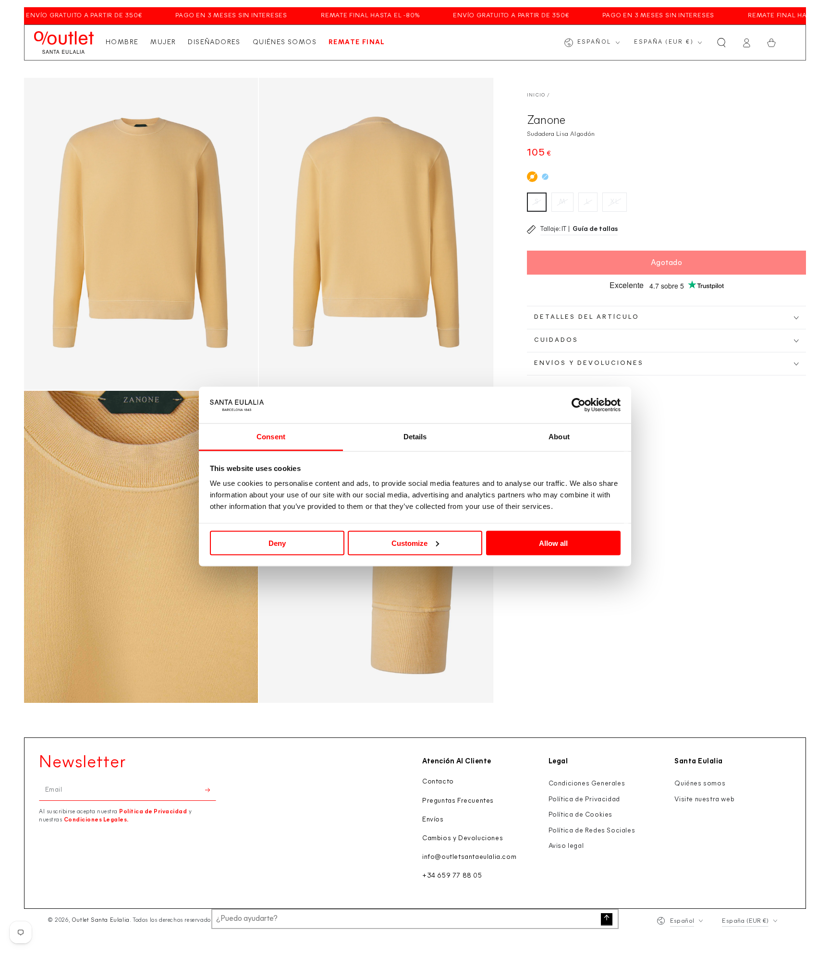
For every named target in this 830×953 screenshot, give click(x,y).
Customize (409, 543)
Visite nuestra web (704, 799)
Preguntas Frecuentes (458, 801)
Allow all (553, 543)
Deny (277, 543)
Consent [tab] (270, 437)
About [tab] (559, 437)
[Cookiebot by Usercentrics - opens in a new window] (579, 405)
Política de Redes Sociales (592, 830)
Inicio (536, 95)
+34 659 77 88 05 (452, 876)
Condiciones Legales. (96, 820)
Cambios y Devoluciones (462, 838)
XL (614, 201)
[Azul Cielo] (545, 176)
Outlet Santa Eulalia (101, 920)
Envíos (433, 819)
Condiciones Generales (587, 783)
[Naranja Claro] (532, 176)
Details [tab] (415, 437)
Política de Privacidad (153, 812)
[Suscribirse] (210, 789)
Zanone (546, 121)
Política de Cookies (580, 815)
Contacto (438, 781)
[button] (721, 42)
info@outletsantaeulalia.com (469, 857)
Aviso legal (566, 846)
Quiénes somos (699, 783)
